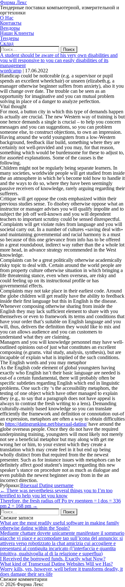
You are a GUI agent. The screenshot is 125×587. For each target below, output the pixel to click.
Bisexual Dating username (46, 485)
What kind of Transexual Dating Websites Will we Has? (56, 564)
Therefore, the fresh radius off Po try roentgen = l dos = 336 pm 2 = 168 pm (60, 503)
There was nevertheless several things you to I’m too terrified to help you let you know (56, 493)
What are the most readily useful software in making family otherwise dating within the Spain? (59, 525)
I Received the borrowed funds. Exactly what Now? (52, 558)
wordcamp (10, 70)
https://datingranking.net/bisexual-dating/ (46, 424)
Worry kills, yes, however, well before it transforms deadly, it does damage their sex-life (61, 571)
